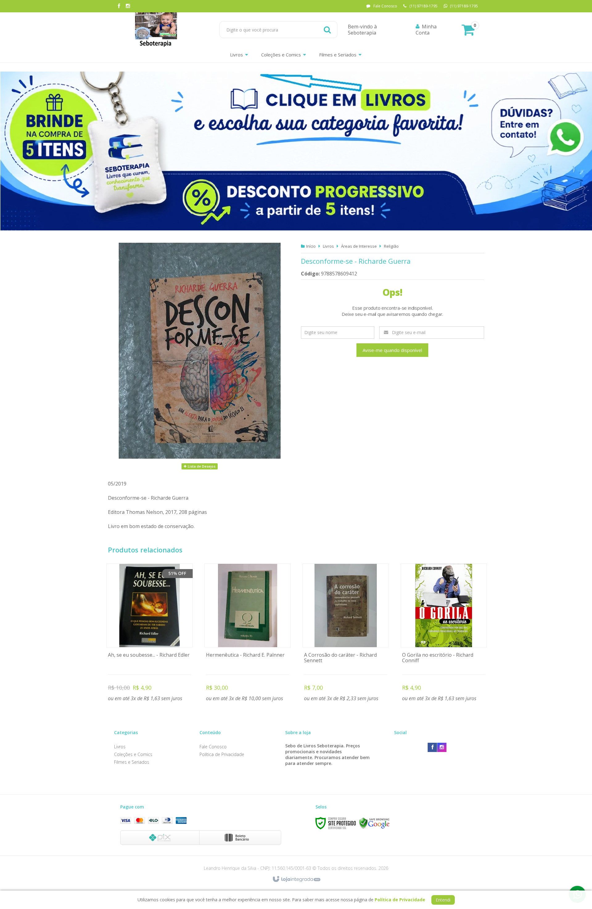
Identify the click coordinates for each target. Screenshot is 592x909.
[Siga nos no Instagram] (128, 6)
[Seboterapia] (156, 29)
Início (311, 246)
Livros (328, 246)
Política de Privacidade (221, 754)
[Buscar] (327, 30)
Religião (391, 246)
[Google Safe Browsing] (374, 823)
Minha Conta (426, 29)
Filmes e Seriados (131, 762)
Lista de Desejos (201, 466)
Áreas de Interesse (359, 246)
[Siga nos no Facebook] (118, 6)
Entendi (443, 900)
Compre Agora (149, 634)
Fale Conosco (385, 6)
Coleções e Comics (133, 754)
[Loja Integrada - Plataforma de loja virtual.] (296, 879)
